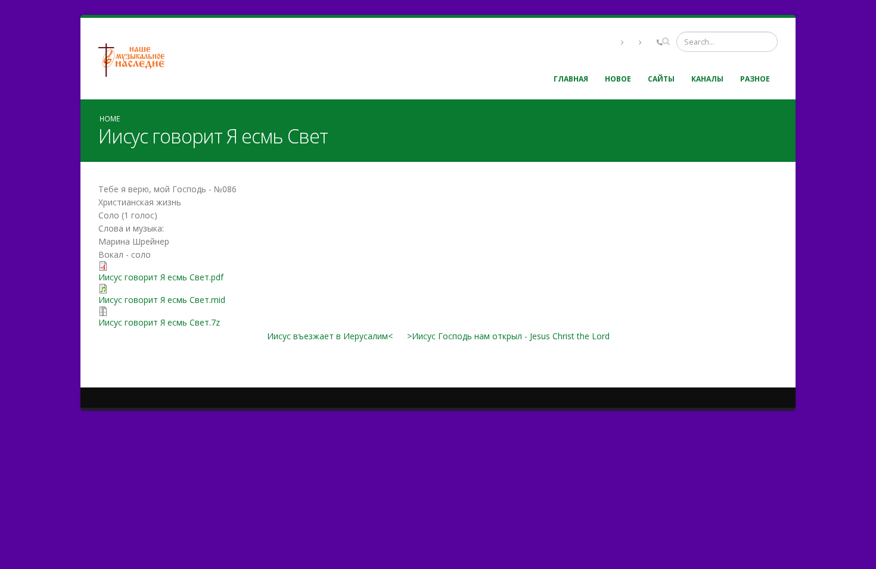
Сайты (661, 79)
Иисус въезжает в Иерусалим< (330, 336)
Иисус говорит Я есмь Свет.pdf (160, 277)
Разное (755, 79)
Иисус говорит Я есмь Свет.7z (159, 322)
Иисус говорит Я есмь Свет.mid (161, 299)
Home (110, 118)
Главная (571, 79)
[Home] (135, 58)
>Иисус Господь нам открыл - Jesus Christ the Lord (508, 336)
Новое (618, 79)
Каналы (707, 79)
